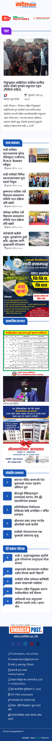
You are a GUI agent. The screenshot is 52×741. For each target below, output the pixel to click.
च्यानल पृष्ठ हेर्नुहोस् (10, 404)
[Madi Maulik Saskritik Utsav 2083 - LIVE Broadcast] (26, 389)
